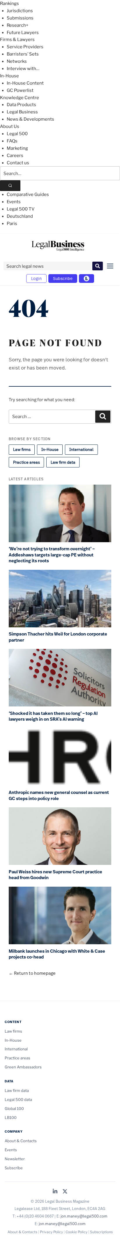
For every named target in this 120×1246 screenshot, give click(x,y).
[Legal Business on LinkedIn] (55, 1192)
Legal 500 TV (21, 209)
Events (14, 201)
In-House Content (25, 83)
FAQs (12, 141)
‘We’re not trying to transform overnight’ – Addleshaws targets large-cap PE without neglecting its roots (52, 555)
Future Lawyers (23, 32)
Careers (15, 155)
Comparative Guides (28, 194)
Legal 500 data (18, 1099)
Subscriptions (101, 1232)
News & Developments (30, 119)
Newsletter (15, 1158)
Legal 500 (17, 133)
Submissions (20, 18)
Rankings (9, 3)
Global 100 (14, 1108)
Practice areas (26, 462)
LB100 (11, 1117)
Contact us (18, 162)
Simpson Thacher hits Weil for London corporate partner (58, 637)
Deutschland (20, 216)
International (81, 449)
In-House (9, 75)
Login (36, 278)
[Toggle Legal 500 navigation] (86, 278)
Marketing (17, 148)
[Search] (10, 185)
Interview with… (23, 68)
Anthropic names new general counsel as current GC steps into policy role (59, 795)
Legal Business (22, 112)
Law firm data (63, 462)
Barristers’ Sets (23, 54)
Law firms (22, 449)
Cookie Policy (76, 1232)
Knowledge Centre (19, 97)
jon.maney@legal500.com (84, 1216)
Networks (17, 61)
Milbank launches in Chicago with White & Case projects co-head (57, 954)
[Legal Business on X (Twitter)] (65, 1192)
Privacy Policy (51, 1232)
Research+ (17, 25)
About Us (9, 126)
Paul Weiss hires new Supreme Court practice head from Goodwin (55, 875)
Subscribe (63, 278)
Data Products (21, 104)
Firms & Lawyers (17, 39)
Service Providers (25, 46)
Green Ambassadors (23, 1067)
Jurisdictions (20, 10)
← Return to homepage (32, 973)
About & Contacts (21, 1140)
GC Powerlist (20, 90)
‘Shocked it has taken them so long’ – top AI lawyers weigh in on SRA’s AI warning (53, 716)
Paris (12, 223)
